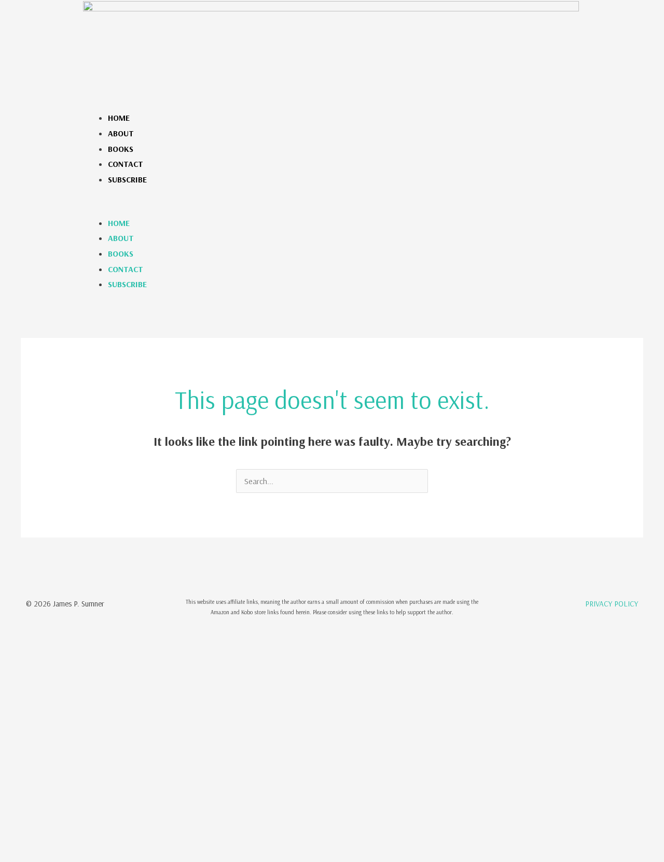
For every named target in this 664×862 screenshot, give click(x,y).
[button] (331, 208)
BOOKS (120, 149)
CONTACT (125, 164)
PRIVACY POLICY (611, 604)
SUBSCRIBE (127, 179)
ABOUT (121, 133)
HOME (119, 117)
